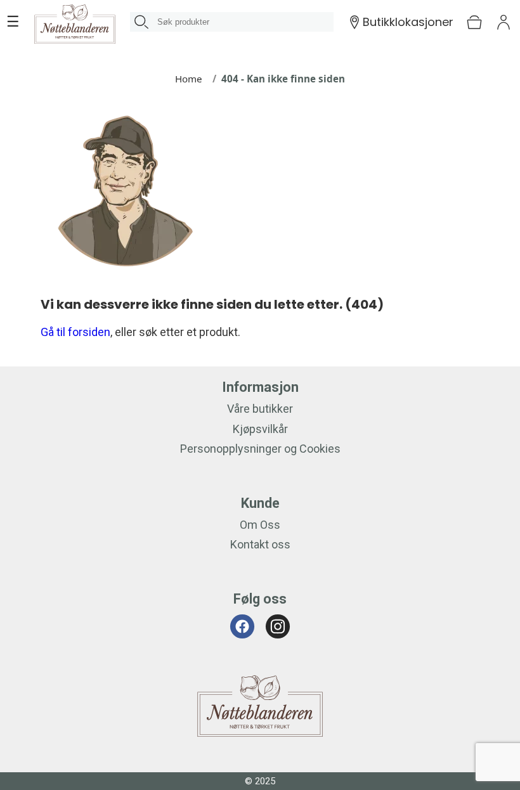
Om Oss (260, 524)
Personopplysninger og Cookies (260, 448)
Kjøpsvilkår (260, 429)
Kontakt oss (260, 544)
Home (188, 78)
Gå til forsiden (75, 332)
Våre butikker (260, 408)
